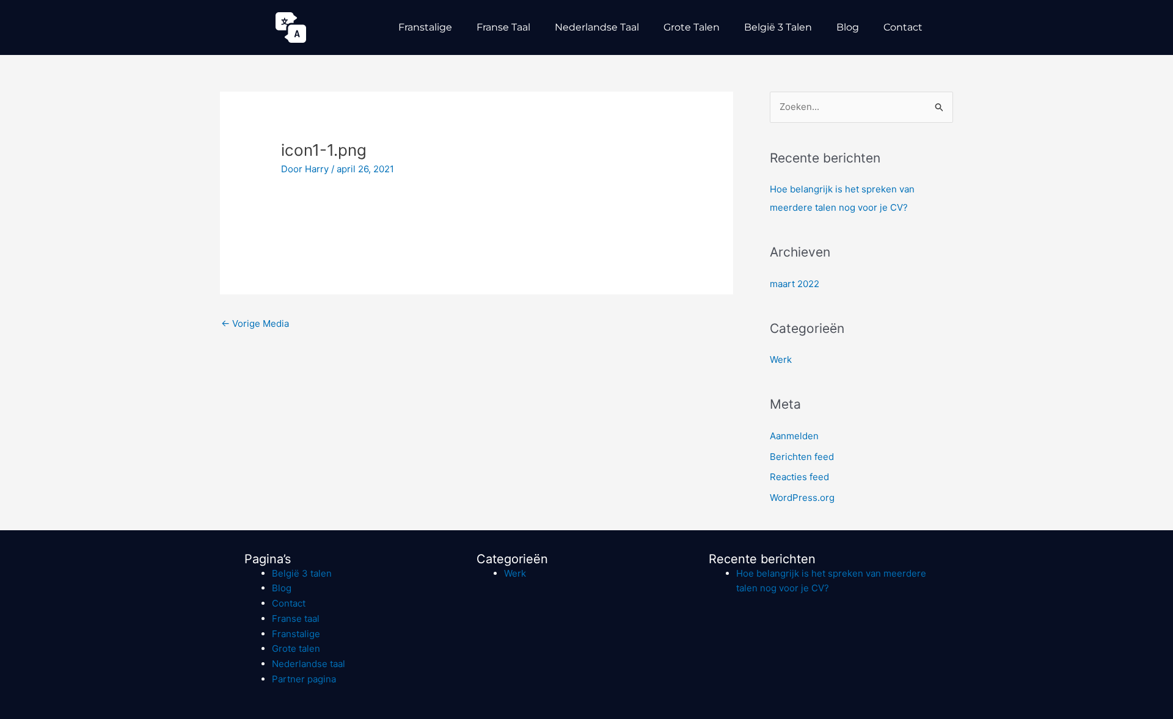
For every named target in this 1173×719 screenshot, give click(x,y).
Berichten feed (802, 456)
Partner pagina (304, 679)
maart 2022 (794, 284)
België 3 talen (778, 27)
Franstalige (425, 27)
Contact (903, 27)
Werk (781, 359)
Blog (847, 27)
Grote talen (691, 27)
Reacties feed (799, 477)
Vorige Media (255, 323)
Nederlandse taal (597, 27)
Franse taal (503, 27)
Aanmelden (794, 436)
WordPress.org (802, 497)
